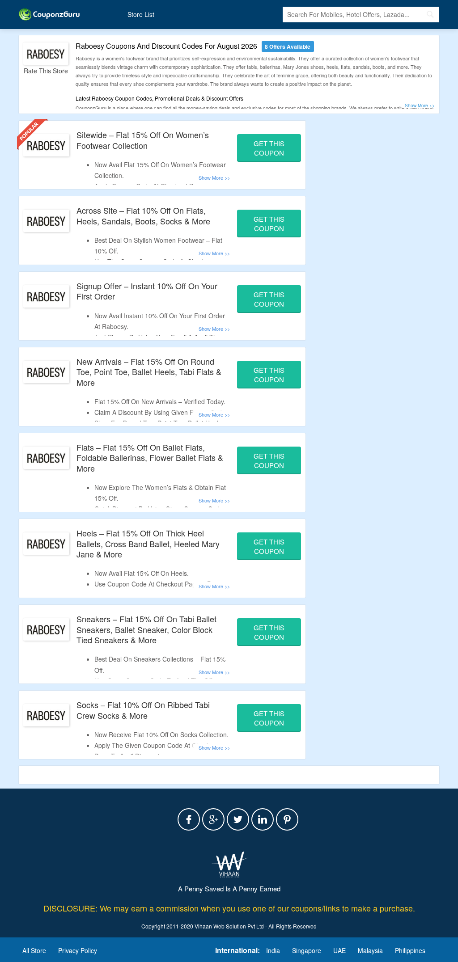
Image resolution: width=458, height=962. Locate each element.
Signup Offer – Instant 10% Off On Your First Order (146, 291)
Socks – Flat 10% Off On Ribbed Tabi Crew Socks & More (143, 710)
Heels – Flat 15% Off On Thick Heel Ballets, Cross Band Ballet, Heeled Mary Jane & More (148, 543)
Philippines (410, 950)
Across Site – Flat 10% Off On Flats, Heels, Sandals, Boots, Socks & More (143, 215)
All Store (34, 950)
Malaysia (370, 950)
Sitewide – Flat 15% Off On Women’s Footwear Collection (142, 140)
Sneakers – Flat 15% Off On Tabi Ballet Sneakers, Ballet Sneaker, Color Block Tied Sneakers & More (146, 629)
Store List (140, 14)
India (273, 950)
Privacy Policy (77, 950)
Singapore (306, 950)
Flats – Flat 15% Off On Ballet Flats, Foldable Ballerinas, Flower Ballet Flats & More (149, 457)
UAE (339, 950)
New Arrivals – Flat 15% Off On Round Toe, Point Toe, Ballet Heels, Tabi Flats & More (148, 371)
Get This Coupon (269, 148)
